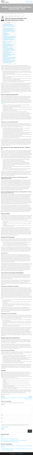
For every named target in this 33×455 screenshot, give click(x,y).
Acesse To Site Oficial (6, 59)
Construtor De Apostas (6, 43)
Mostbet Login (5, 46)
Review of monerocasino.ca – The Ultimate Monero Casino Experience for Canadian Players (14, 440)
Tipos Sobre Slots (5, 33)
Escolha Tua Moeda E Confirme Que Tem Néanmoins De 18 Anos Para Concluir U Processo (9, 31)
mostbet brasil (3, 103)
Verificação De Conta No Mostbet (8, 38)
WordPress (17, 453)
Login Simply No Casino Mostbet (8, 45)
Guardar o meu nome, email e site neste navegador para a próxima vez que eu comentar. (15, 424)
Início (2, 13)
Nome (2, 414)
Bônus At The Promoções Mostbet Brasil (9, 60)
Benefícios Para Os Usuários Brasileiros (9, 58)
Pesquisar (2, 428)
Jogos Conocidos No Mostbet (7, 41)
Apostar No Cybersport (6, 34)
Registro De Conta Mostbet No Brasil (8, 44)
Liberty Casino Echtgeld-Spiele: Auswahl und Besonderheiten (9, 441)
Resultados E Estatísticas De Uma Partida (9, 37)
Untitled (2, 435)
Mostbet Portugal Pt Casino (7, 55)
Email (2, 418)
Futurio (23, 453)
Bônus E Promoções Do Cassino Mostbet (9, 57)
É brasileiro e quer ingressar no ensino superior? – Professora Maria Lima (11, 445)
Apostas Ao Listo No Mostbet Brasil (8, 25)
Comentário (3, 404)
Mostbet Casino (5, 56)
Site (1, 421)
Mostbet (4, 42)
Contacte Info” (5, 35)
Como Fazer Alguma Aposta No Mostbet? (9, 36)
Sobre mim (28, 1)
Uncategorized (7, 394)
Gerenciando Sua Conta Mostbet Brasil (8, 54)
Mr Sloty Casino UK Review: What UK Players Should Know (9, 438)
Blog (3, 13)
